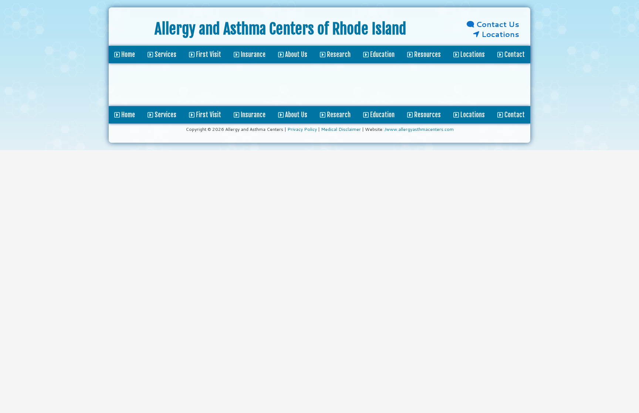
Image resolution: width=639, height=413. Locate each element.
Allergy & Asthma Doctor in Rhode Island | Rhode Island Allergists (131, 30)
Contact (514, 115)
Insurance (252, 115)
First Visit (208, 115)
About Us (295, 115)
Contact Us (496, 24)
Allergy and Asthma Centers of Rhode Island (280, 29)
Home (127, 115)
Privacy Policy (302, 129)
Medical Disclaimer (341, 129)
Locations (499, 34)
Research (338, 115)
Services (164, 115)
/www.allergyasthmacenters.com (419, 129)
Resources (427, 115)
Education (382, 115)
